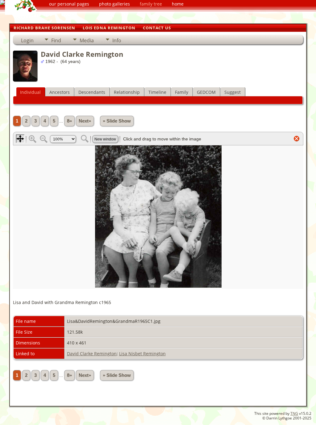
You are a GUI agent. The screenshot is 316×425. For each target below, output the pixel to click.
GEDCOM (206, 92)
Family (181, 92)
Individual (30, 92)
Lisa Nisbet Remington (142, 353)
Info (116, 40)
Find (56, 40)
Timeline (157, 92)
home (178, 4)
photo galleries (114, 4)
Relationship (127, 92)
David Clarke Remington (92, 353)
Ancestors (59, 92)
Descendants (91, 92)
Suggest (232, 92)
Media (87, 40)
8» (69, 121)
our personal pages (69, 4)
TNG (294, 413)
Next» (85, 121)
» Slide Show (117, 121)
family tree (151, 4)
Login (27, 40)
